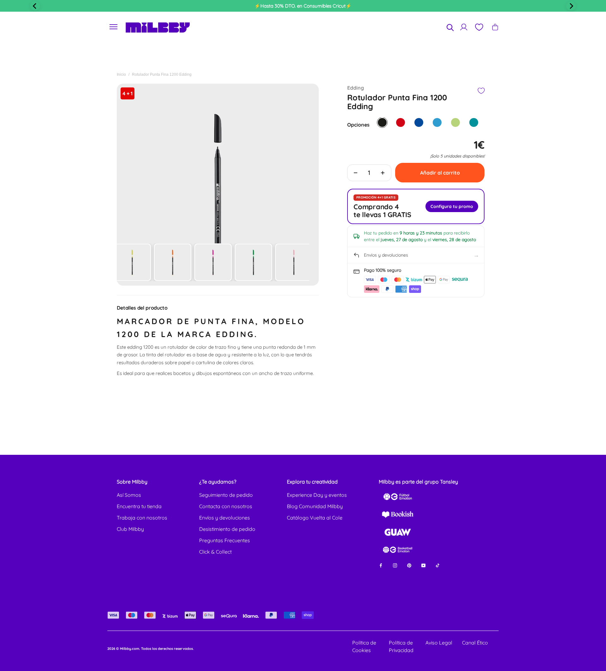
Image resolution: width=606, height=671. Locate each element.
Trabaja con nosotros (142, 517)
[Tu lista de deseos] (479, 27)
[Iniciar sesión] (463, 27)
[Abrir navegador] (113, 27)
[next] (571, 6)
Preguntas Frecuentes (224, 540)
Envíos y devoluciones (224, 517)
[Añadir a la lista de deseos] (480, 91)
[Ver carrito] (495, 27)
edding (355, 88)
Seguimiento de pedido (226, 495)
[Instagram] (395, 565)
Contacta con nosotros (225, 506)
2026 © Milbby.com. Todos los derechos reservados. (150, 648)
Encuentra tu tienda (139, 506)
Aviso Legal (438, 642)
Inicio (121, 74)
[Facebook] (381, 565)
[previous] (35, 6)
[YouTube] (423, 565)
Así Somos (129, 495)
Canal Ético (475, 642)
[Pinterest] (409, 565)
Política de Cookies (364, 646)
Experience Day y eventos (317, 495)
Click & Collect (215, 552)
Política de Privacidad (401, 646)
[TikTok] (438, 565)
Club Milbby (130, 529)
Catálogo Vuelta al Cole (314, 517)
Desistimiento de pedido (227, 529)
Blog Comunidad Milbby (315, 506)
